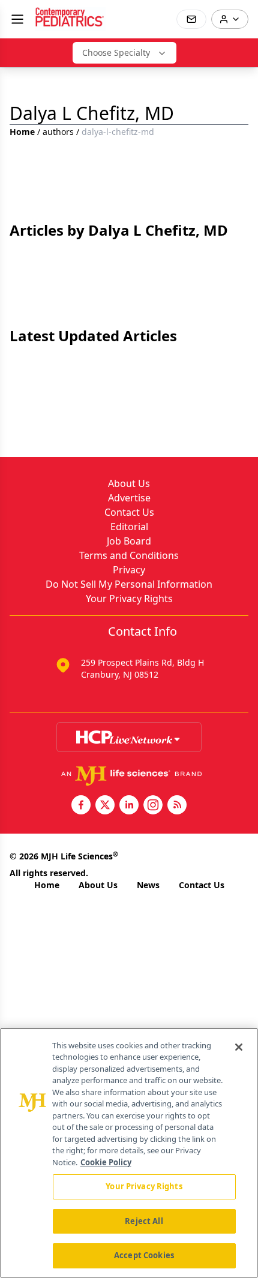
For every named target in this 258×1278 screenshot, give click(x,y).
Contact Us (129, 512)
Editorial (129, 526)
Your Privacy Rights (129, 598)
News (148, 885)
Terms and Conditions (129, 555)
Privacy (129, 569)
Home (22, 131)
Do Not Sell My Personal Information (129, 584)
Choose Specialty (116, 52)
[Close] (239, 1047)
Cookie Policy (105, 1162)
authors (58, 131)
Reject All (144, 1221)
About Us (129, 483)
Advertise (129, 497)
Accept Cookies (144, 1255)
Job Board (129, 541)
